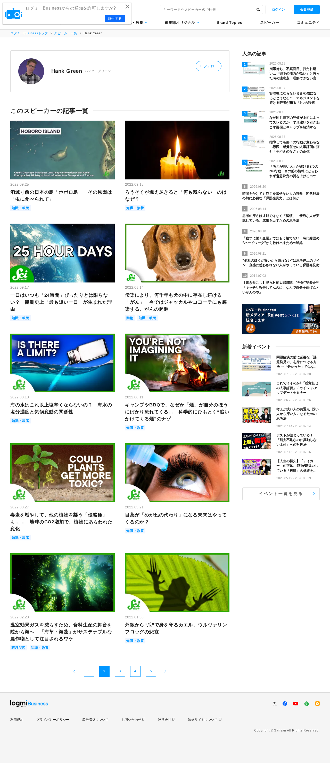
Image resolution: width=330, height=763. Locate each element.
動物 (130, 318)
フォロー (208, 66)
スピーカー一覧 (65, 33)
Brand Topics (229, 22)
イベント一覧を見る (281, 493)
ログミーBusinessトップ (29, 33)
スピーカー (269, 22)
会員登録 (306, 9)
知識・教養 (133, 22)
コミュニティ (308, 22)
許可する (115, 18)
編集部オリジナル (180, 22)
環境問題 (19, 648)
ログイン (278, 9)
